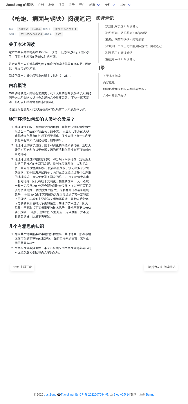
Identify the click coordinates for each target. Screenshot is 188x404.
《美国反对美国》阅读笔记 (120, 26)
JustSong (50, 394)
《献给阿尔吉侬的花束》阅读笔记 (125, 32)
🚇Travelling (65, 394)
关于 (72, 4)
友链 (51, 4)
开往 (82, 4)
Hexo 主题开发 (22, 266)
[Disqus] (94, 326)
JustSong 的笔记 (20, 5)
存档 (41, 4)
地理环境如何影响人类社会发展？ (125, 89)
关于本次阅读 (112, 75)
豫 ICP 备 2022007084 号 (91, 394)
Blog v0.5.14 (121, 394)
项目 (61, 4)
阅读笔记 (23, 29)
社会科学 (36, 29)
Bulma (150, 394)
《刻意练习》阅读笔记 (117, 52)
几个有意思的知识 (114, 95)
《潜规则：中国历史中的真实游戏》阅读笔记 (132, 46)
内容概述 (109, 82)
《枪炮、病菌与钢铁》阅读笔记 (123, 39)
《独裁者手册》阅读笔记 (119, 59)
